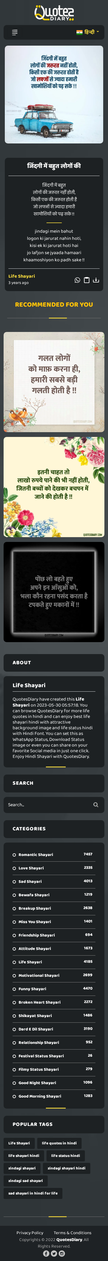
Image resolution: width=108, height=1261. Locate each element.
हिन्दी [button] (89, 32)
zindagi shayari (22, 1168)
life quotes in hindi (59, 1143)
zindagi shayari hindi (67, 1168)
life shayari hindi (23, 1156)
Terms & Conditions (73, 1233)
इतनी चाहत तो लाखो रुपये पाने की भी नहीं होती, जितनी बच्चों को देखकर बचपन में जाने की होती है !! (54, 487)
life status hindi (65, 1156)
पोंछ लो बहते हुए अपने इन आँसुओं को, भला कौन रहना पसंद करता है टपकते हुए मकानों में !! (54, 592)
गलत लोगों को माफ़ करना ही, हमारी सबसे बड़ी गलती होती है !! (54, 382)
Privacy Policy (29, 1233)
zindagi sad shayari (25, 1181)
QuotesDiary (69, 1239)
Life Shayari (21, 276)
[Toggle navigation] (14, 32)
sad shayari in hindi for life (33, 1193)
